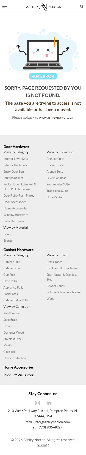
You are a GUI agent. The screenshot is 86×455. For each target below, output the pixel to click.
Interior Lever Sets (15, 159)
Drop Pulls (10, 281)
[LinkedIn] (48, 403)
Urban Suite (54, 197)
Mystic (7, 345)
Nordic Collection (14, 358)
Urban (7, 326)
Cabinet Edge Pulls (15, 300)
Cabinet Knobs (13, 268)
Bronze (8, 240)
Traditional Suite (57, 191)
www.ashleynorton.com (56, 117)
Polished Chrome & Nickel (63, 292)
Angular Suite (55, 159)
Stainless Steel (12, 339)
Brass (7, 234)
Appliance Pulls (13, 287)
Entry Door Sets (14, 171)
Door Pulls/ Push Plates (18, 195)
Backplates (10, 294)
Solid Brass (10, 319)
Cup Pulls (9, 274)
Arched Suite (55, 171)
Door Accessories (14, 202)
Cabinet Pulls (12, 262)
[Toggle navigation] (5, 6)
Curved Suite (55, 165)
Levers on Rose (57, 178)
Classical (9, 351)
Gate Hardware (13, 221)
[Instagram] (37, 403)
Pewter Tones (56, 286)
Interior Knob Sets (15, 165)
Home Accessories (15, 208)
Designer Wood (13, 332)
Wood (50, 298)
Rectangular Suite (58, 184)
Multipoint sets (13, 178)
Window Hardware (15, 215)
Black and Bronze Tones (62, 268)
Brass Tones (54, 262)
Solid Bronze (11, 313)
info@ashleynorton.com (52, 422)
